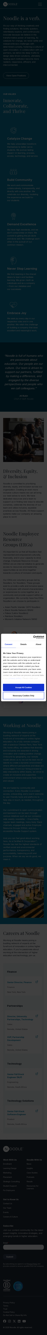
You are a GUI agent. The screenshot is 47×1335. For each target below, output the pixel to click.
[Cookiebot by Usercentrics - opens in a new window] (33, 637)
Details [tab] (23, 644)
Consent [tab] (8, 644)
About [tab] (38, 644)
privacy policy (14, 678)
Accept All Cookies (23, 687)
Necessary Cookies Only (23, 696)
